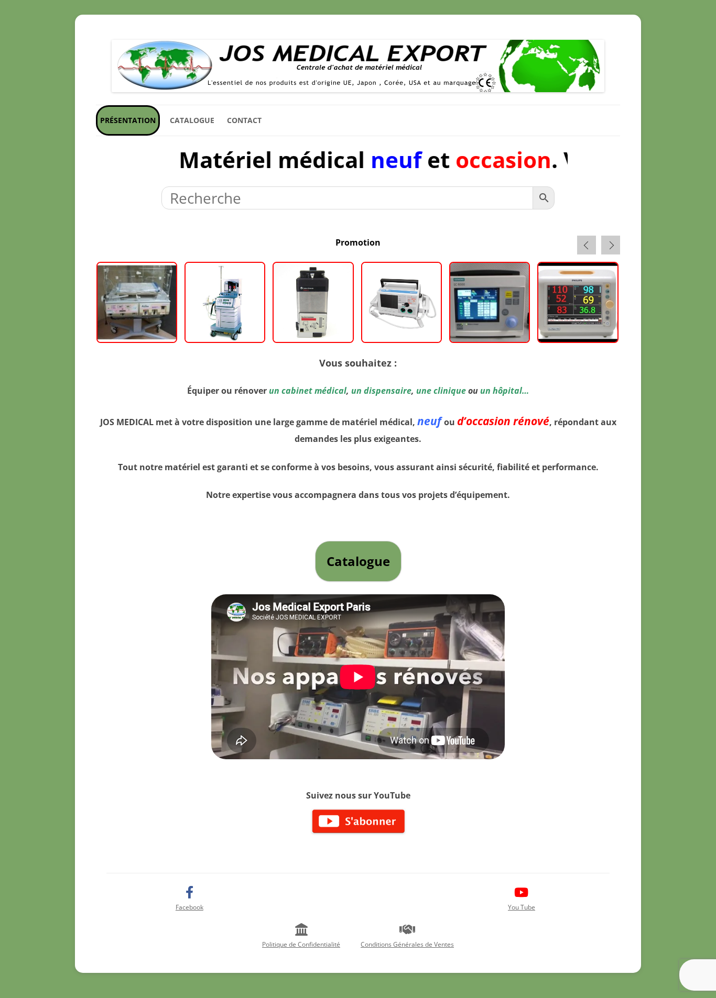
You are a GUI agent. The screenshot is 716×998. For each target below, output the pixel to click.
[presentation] (586, 245)
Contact (244, 120)
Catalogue (192, 120)
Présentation (128, 120)
